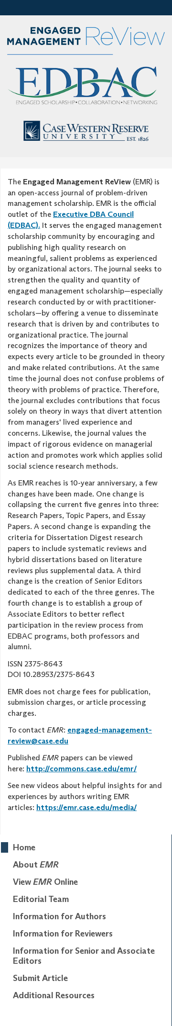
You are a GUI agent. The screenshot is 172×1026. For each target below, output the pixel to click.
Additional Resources (54, 995)
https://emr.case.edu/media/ (86, 807)
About (36, 864)
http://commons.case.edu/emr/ (81, 768)
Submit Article (40, 978)
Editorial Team (41, 899)
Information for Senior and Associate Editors (84, 956)
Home (24, 847)
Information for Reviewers (63, 933)
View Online (45, 882)
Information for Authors (59, 916)
